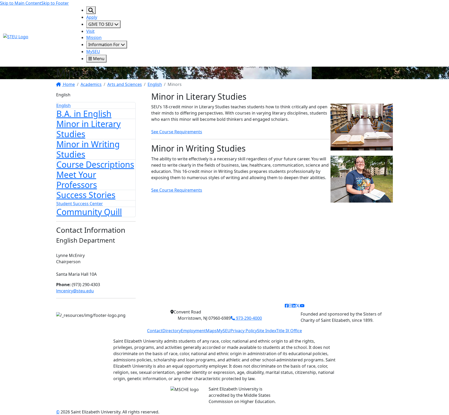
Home (68, 84)
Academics (91, 84)
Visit (90, 31)
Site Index (266, 331)
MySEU (93, 51)
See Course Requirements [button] (176, 132)
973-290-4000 (248, 318)
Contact (154, 331)
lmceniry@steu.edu (75, 291)
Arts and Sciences (124, 84)
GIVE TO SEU (101, 24)
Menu (98, 58)
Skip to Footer (55, 3)
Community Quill (89, 211)
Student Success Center (79, 203)
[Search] (91, 10)
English (155, 84)
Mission (94, 37)
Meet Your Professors (76, 179)
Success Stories (85, 194)
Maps (211, 331)
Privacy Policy (243, 331)
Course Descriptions (95, 164)
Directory (171, 331)
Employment (193, 331)
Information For (104, 44)
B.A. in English (83, 113)
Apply (91, 17)
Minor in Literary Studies (88, 128)
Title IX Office (289, 331)
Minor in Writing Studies (88, 149)
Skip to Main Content (20, 3)
